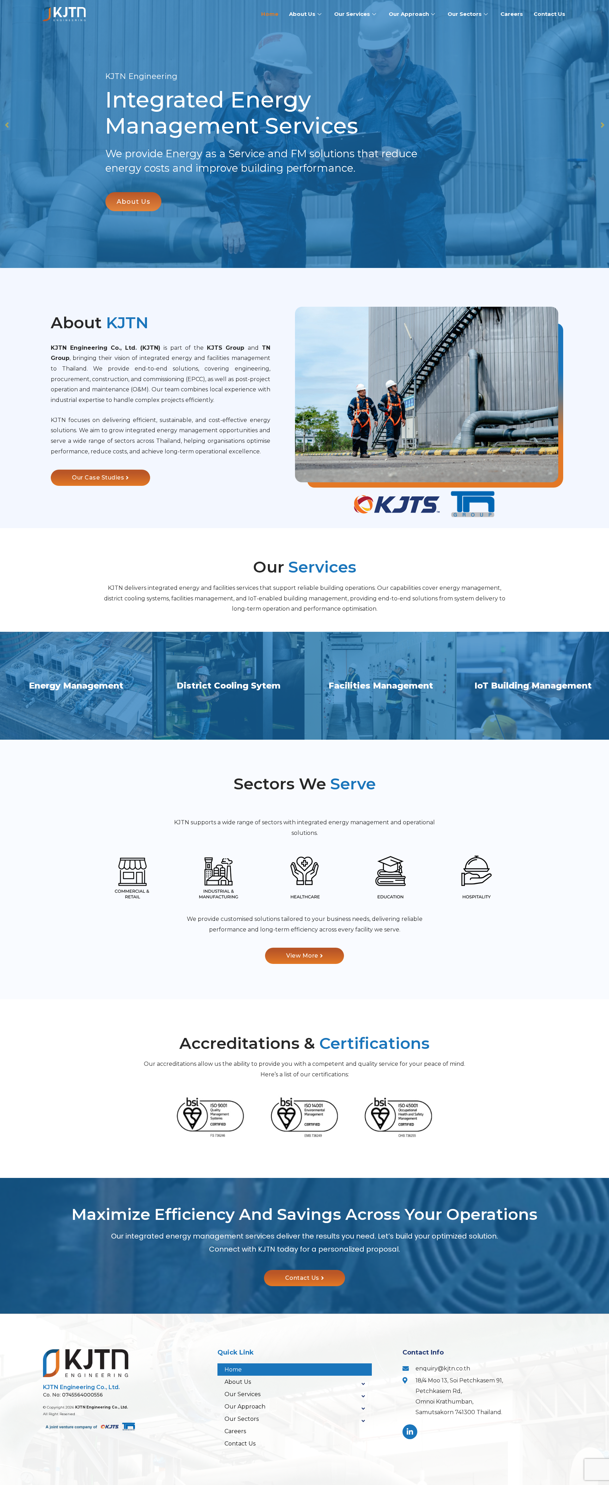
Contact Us (549, 14)
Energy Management (76, 685)
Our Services (352, 14)
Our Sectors (465, 14)
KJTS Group (227, 347)
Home (269, 14)
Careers (511, 14)
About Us (302, 14)
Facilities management (380, 685)
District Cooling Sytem (229, 685)
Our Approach (409, 14)
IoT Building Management (533, 685)
